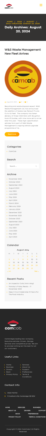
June (13, 194)
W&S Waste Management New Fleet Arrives (23, 52)
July (13, 191)
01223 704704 (12, 393)
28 (19, 268)
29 (23, 268)
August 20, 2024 (12, 102)
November (15, 179)
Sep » (36, 271)
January (14, 209)
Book (8, 372)
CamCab (12, 151)
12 (9, 262)
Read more (12, 134)
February (15, 206)
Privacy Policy (12, 374)
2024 (19, 21)
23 (28, 265)
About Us (26, 367)
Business (9, 367)
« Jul (9, 271)
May (13, 197)
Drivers (9, 369)
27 (14, 268)
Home (10, 21)
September (15, 185)
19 (9, 265)
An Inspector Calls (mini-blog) (21, 283)
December (15, 212)
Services (25, 365)
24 (32, 265)
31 (32, 268)
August (30, 21)
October (14, 182)
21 (18, 265)
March (14, 203)
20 (14, 265)
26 (9, 268)
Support (25, 369)
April (13, 200)
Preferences (27, 372)
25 (37, 265)
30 (27, 268)
